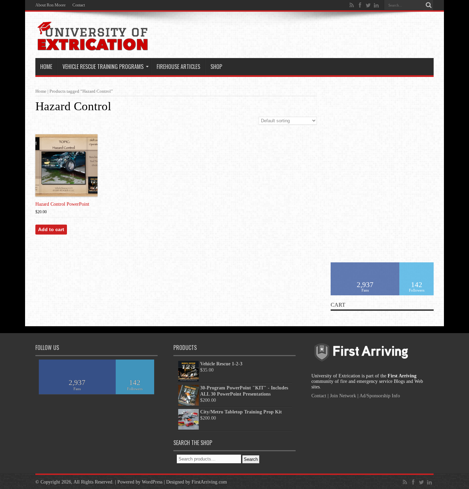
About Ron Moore (50, 5)
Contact (78, 5)
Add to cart (51, 229)
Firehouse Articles (178, 66)
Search (251, 459)
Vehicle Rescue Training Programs (103, 66)
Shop (216, 66)
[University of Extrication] (92, 46)
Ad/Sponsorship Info (379, 395)
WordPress (152, 482)
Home (46, 66)
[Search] (428, 5)
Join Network (343, 395)
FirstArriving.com (209, 482)
